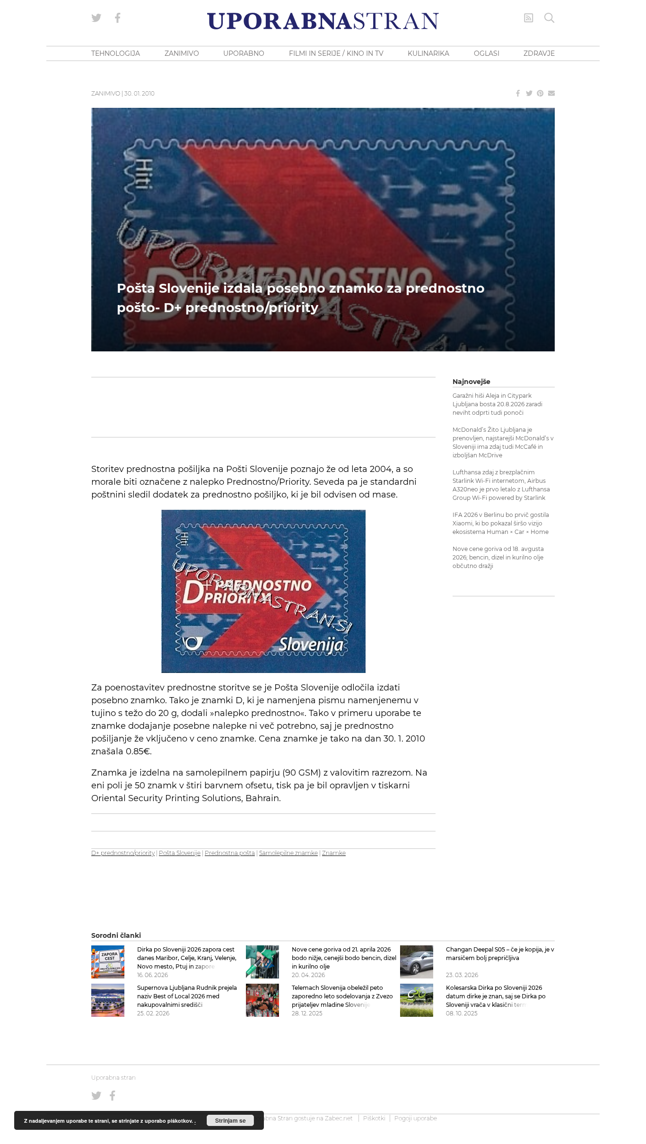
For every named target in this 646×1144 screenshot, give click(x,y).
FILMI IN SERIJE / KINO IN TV (336, 53)
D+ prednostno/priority (123, 852)
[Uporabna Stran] (323, 21)
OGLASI (486, 53)
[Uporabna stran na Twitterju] (96, 18)
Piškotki (374, 1118)
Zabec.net (339, 1118)
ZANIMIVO (182, 53)
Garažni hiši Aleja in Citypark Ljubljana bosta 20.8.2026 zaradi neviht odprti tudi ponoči (497, 404)
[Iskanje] (549, 18)
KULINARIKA (428, 53)
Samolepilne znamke (288, 852)
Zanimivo (105, 93)
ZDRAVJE (539, 53)
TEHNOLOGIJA (115, 53)
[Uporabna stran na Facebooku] (118, 18)
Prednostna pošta (230, 852)
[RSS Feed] (529, 18)
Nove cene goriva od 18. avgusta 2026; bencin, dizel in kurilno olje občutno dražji (498, 557)
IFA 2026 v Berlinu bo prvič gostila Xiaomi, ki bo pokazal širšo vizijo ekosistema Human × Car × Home (501, 523)
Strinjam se (230, 1120)
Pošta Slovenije (180, 852)
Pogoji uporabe (415, 1118)
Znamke (334, 852)
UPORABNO (243, 53)
